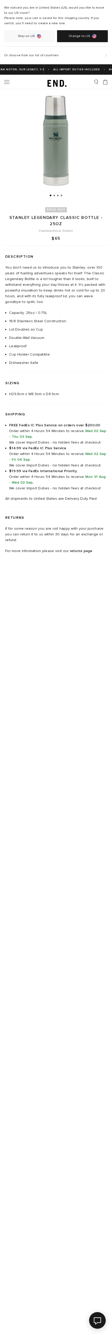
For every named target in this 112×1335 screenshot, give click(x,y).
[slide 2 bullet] (54, 195)
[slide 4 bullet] (61, 195)
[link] (56, 82)
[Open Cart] (105, 82)
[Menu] (6, 82)
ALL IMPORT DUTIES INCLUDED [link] (74, 69)
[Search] (96, 82)
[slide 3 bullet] (58, 195)
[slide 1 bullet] (50, 195)
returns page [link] (81, 551)
